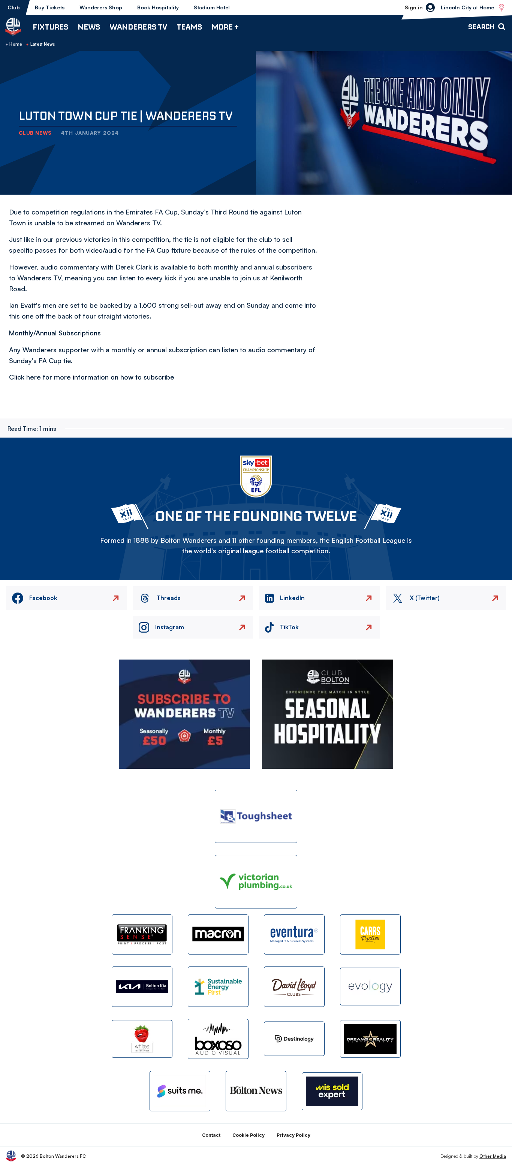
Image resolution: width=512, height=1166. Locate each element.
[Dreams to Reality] (370, 1039)
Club (13, 7)
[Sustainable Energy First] (218, 986)
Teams (189, 26)
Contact (211, 1135)
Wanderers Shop (100, 7)
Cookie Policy (248, 1135)
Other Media (492, 1156)
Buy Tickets (49, 7)
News (89, 26)
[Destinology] (294, 1039)
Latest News (42, 44)
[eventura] (294, 934)
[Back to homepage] (13, 26)
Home (15, 44)
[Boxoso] (218, 1039)
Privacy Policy (293, 1135)
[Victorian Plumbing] (256, 881)
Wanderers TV (138, 26)
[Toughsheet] (256, 816)
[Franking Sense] (142, 934)
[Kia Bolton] (142, 986)
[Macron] (218, 934)
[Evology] (370, 986)
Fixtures (50, 26)
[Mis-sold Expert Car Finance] (332, 1091)
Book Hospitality (158, 7)
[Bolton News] (256, 1091)
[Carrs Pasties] (370, 934)
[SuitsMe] (180, 1091)
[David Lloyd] (294, 986)
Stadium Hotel (212, 7)
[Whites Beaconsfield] (142, 1039)
